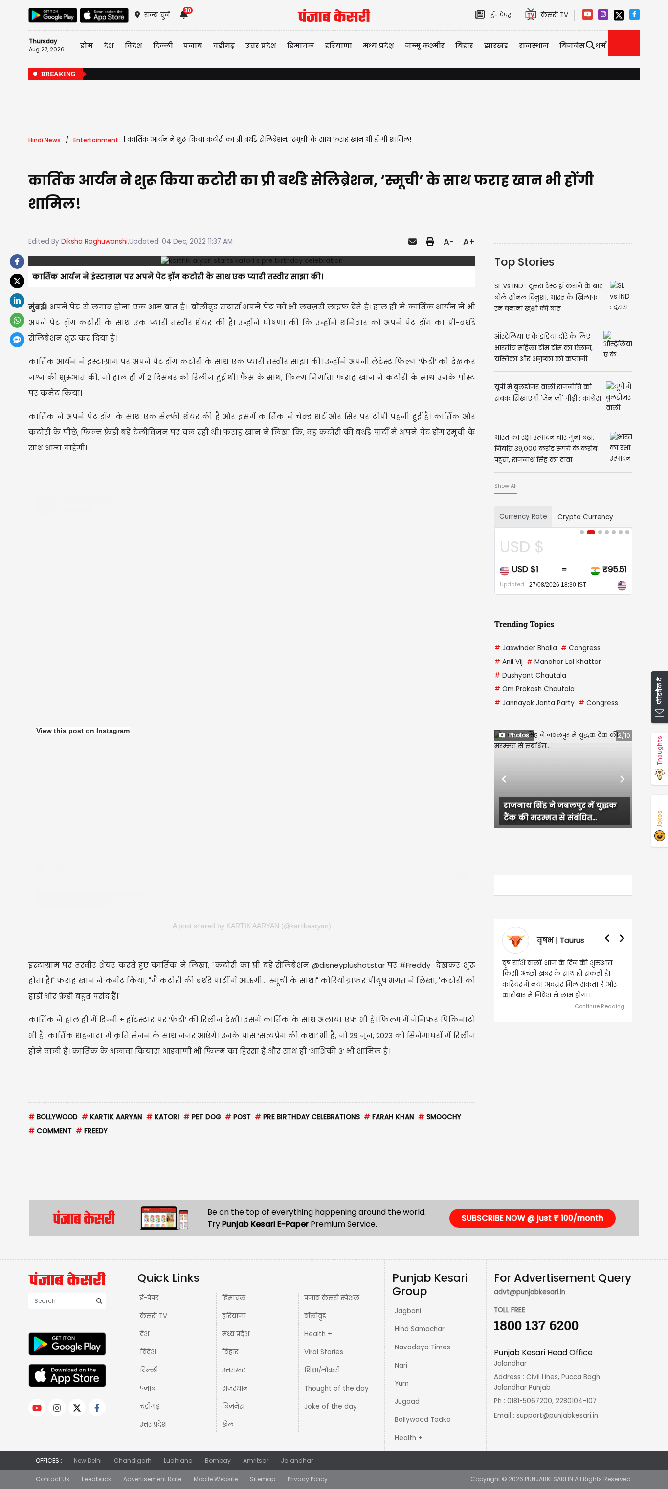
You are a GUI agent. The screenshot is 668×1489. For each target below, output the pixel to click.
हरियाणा (233, 1316)
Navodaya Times (422, 1347)
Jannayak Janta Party (534, 703)
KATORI (162, 1117)
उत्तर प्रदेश (260, 45)
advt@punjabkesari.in (529, 1292)
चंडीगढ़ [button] (224, 45)
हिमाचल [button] (300, 45)
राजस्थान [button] (534, 45)
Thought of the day (336, 1388)
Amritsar (255, 1460)
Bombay (218, 1460)
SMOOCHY (439, 1117)
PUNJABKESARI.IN (549, 1479)
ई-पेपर (149, 1297)
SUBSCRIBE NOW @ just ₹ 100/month (532, 1218)
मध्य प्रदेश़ (378, 45)
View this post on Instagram (83, 730)
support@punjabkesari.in (557, 1415)
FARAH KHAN (389, 1117)
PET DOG (202, 1117)
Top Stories (524, 262)
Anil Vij (508, 661)
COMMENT (50, 1130)
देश (144, 1334)
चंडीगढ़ (149, 1406)
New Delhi (88, 1460)
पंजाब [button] (192, 45)
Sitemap (262, 1479)
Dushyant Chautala (530, 675)
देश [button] (109, 45)
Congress (581, 648)
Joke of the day (330, 1406)
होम (86, 45)
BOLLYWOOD (53, 1117)
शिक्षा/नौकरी (322, 1370)
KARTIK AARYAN (112, 1117)
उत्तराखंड (233, 1370)
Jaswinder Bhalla (525, 648)
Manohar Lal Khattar (564, 661)
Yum (402, 1383)
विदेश (148, 1352)
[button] (504, 779)
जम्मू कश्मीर (425, 45)
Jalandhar (297, 1460)
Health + (318, 1334)
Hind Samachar (420, 1329)
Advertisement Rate (152, 1479)
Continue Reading (599, 1006)
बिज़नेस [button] (572, 45)
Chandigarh (133, 1460)
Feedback (96, 1479)
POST (238, 1117)
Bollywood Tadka (423, 1419)
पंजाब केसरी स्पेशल (331, 1297)
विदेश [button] (133, 45)
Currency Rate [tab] (523, 516)
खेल (228, 1424)
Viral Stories (323, 1352)
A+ (469, 242)
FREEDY (92, 1130)
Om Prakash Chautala (534, 689)
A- (449, 242)
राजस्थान (235, 1388)
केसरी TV (153, 1316)
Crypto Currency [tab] (585, 516)
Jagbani (408, 1311)
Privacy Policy (308, 1479)
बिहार (464, 45)
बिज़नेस (233, 1406)
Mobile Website (216, 1479)
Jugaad (407, 1401)
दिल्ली (163, 45)
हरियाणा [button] (338, 45)
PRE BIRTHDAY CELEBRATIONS (307, 1117)
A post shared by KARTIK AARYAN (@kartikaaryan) (252, 926)
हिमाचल (233, 1297)
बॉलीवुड (315, 1316)
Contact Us (52, 1479)
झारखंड (496, 45)
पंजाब (148, 1388)
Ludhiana (178, 1460)
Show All (505, 486)
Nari (401, 1365)
